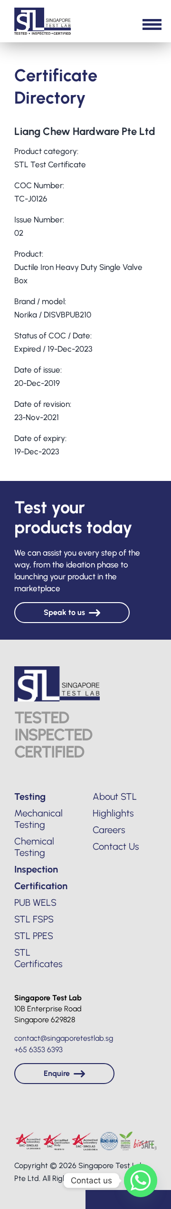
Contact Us (116, 846)
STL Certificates (38, 958)
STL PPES (33, 935)
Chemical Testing (34, 846)
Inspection (36, 869)
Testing (30, 796)
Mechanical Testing (38, 818)
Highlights (113, 813)
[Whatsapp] (140, 1180)
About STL (115, 796)
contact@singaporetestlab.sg (63, 1038)
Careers (109, 829)
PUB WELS (35, 902)
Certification (40, 886)
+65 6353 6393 (38, 1049)
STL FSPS (34, 919)
